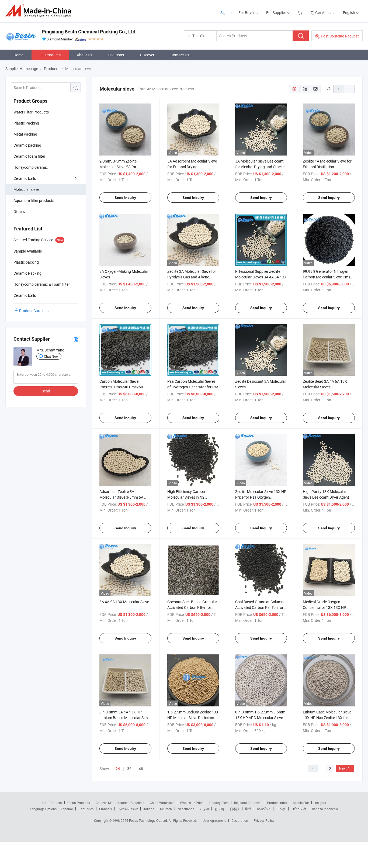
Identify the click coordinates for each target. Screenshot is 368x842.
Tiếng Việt (298, 809)
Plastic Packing (26, 123)
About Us (84, 54)
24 (118, 769)
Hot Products (52, 802)
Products (53, 54)
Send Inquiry (125, 197)
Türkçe (281, 809)
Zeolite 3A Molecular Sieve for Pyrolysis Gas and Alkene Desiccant (191, 277)
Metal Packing (25, 134)
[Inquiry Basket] (300, 12)
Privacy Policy (264, 820)
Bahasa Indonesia (325, 809)
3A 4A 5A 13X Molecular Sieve (124, 601)
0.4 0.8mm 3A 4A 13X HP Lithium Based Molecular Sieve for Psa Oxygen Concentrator (124, 717)
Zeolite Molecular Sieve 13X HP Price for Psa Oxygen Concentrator (260, 497)
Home (18, 54)
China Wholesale (162, 802)
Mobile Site (301, 802)
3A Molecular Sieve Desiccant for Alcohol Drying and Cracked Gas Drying (261, 166)
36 (129, 768)
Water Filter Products (31, 112)
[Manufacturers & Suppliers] (40, 10)
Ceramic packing (27, 145)
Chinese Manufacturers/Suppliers (120, 802)
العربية (204, 809)
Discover (147, 54)
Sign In (226, 12)
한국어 (219, 809)
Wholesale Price (191, 802)
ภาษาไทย (263, 809)
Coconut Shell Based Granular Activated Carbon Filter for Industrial (192, 607)
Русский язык (127, 809)
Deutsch (166, 809)
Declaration (239, 820)
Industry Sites (218, 802)
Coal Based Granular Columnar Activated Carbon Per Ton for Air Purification (261, 607)
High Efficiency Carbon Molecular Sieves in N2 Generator (186, 497)
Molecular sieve (26, 189)
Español (67, 809)
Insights (320, 802)
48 (141, 768)
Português (85, 809)
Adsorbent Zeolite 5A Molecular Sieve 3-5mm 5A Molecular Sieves (121, 497)
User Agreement (214, 820)
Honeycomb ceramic (30, 167)
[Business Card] (76, 339)
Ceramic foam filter (29, 156)
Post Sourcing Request (340, 36)
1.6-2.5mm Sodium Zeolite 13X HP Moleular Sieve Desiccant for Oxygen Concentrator (192, 717)
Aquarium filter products (33, 200)
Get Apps (322, 12)
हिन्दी (248, 809)
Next (343, 768)
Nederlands (186, 809)
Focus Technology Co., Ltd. (149, 820)
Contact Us (180, 54)
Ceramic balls (24, 178)
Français (105, 809)
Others (19, 211)
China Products (78, 802)
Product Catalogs (33, 310)
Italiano (148, 809)
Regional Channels (247, 802)
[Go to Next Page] (349, 89)
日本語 (234, 809)
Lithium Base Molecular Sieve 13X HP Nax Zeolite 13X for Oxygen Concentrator (327, 717)
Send (46, 391)
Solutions (116, 54)
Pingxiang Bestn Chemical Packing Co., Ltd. (89, 31)
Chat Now (51, 356)
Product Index (277, 802)
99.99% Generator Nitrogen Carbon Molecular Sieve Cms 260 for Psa (326, 277)
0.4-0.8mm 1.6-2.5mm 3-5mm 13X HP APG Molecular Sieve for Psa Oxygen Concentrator (260, 717)
